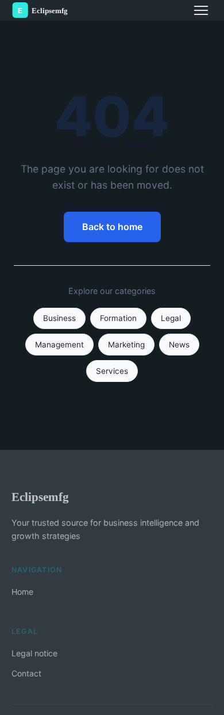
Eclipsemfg (40, 496)
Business (59, 318)
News (179, 344)
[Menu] (201, 10)
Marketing (126, 344)
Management (59, 344)
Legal (171, 318)
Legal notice (34, 653)
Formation (118, 318)
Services (112, 371)
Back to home (112, 226)
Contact (26, 673)
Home (22, 592)
